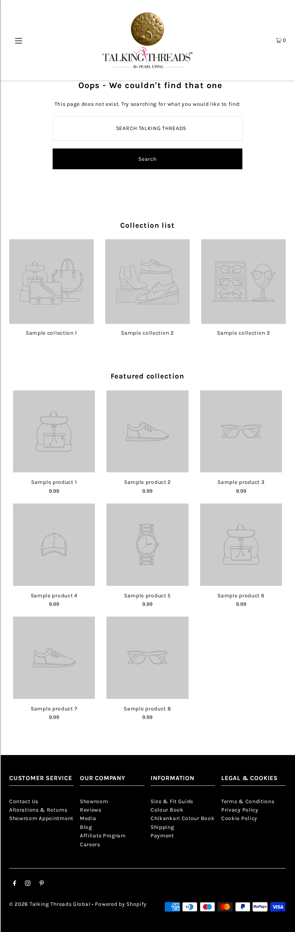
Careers (90, 844)
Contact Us (23, 801)
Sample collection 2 (147, 333)
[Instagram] (27, 884)
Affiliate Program (103, 835)
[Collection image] (51, 321)
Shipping (162, 827)
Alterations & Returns (38, 810)
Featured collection (147, 376)
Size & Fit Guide (172, 801)
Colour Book (167, 810)
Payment (162, 835)
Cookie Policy (239, 818)
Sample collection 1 (51, 333)
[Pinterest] (42, 884)
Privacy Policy (240, 810)
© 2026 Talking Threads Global (49, 904)
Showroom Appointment (41, 818)
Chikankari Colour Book (182, 818)
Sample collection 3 (243, 333)
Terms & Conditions (248, 801)
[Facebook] (14, 884)
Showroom (94, 801)
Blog (86, 827)
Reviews (90, 810)
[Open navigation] (21, 40)
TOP (282, 921)
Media (88, 818)
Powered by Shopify (121, 904)
